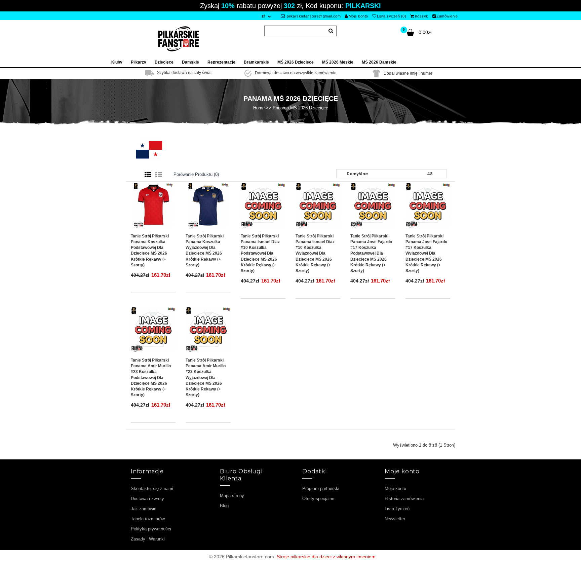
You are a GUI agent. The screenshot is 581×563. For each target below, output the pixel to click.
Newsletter (395, 518)
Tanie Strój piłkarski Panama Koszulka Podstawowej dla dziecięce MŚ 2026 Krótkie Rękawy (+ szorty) (150, 250)
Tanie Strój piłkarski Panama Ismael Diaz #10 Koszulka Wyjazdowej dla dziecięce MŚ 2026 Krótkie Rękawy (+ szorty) (315, 253)
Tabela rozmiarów (148, 518)
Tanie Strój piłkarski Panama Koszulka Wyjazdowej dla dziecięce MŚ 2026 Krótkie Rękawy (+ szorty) (205, 250)
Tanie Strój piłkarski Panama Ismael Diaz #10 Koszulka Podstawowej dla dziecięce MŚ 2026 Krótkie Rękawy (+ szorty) (260, 253)
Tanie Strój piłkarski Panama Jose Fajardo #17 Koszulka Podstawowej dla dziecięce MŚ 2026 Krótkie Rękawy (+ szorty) (371, 253)
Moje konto (358, 16)
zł (263, 16)
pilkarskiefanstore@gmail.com (313, 16)
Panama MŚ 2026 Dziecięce (300, 107)
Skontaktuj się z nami (152, 488)
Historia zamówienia (404, 498)
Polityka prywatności (151, 528)
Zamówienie (447, 16)
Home (259, 107)
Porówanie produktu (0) (196, 174)
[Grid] (148, 175)
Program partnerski (320, 488)
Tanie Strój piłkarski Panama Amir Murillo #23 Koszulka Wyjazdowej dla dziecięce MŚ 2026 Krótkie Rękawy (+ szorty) (206, 377)
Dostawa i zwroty (147, 498)
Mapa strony (232, 495)
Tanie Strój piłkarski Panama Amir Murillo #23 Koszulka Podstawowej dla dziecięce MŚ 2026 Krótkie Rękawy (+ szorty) (151, 377)
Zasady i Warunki (148, 538)
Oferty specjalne (318, 498)
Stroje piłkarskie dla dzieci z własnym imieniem (326, 556)
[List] (158, 175)
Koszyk (421, 16)
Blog (224, 505)
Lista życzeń (397, 508)
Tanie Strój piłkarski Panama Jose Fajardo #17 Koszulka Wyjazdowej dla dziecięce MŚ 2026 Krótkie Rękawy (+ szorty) (426, 253)
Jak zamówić (143, 508)
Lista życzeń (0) (391, 16)
